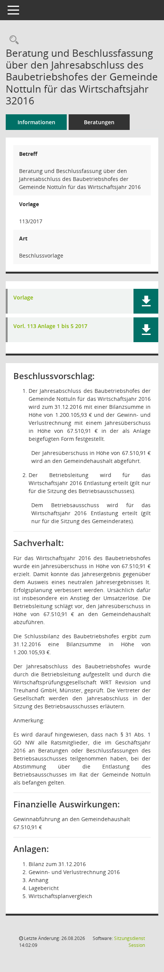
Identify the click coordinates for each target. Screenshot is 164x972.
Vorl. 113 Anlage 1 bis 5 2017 (50, 326)
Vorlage (23, 298)
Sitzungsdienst (129, 941)
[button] (145, 301)
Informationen (36, 122)
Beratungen (99, 122)
